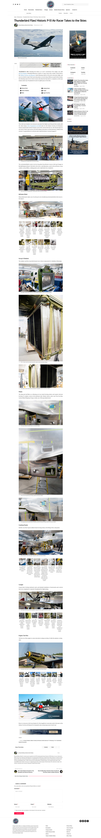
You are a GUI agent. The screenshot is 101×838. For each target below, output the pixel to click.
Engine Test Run (46, 92)
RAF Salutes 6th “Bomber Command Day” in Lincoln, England (80, 106)
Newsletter (66, 13)
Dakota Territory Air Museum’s (28, 75)
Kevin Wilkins (76, 86)
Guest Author (76, 108)
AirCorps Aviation (23, 73)
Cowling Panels (46, 88)
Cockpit (44, 90)
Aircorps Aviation (26, 740)
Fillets (22, 92)
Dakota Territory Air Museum (36, 740)
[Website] (60, 753)
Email (32, 804)
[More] (15, 77)
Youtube (60, 13)
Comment (17, 788)
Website (49, 804)
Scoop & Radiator (25, 90)
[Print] (15, 74)
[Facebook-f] (13, 4)
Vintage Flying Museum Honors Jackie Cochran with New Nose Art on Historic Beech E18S (81, 99)
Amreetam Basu (76, 101)
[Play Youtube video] (41, 109)
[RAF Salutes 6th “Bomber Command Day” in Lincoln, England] (70, 105)
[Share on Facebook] (15, 66)
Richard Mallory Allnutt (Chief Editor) (25, 25)
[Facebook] (62, 753)
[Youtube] (17, 4)
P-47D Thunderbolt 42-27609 (34, 126)
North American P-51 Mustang (48, 740)
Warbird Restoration (23, 742)
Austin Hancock (76, 94)
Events (71, 13)
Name (16, 804)
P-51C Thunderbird (57, 740)
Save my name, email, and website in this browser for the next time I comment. (30, 810)
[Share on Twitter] (15, 69)
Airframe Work (24, 88)
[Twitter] (15, 4)
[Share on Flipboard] (56, 747)
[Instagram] (19, 4)
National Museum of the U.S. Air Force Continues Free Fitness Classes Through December (81, 113)
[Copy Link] (15, 71)
